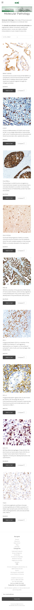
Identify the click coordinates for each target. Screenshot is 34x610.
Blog (17, 545)
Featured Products (17, 551)
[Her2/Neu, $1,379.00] (17, 164)
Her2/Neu (6, 181)
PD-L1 (5, 395)
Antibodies (17, 555)
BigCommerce (19, 604)
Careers (17, 562)
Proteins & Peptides (17, 557)
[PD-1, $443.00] (17, 324)
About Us (17, 541)
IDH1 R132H (7, 235)
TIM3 (4, 503)
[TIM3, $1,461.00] (17, 486)
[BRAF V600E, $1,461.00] (17, 57)
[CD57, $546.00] (17, 111)
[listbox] (13, 37)
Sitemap (17, 546)
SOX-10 (5, 448)
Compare (20, 90)
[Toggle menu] (2, 2)
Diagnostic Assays (17, 560)
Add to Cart (9, 90)
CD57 (5, 128)
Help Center (17, 543)
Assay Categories (17, 553)
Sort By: (5, 37)
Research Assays (17, 558)
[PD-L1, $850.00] (17, 378)
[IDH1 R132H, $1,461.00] (17, 219)
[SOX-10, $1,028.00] (17, 432)
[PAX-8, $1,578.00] (17, 271)
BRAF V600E (7, 73)
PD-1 (4, 340)
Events (17, 539)
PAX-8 (5, 288)
